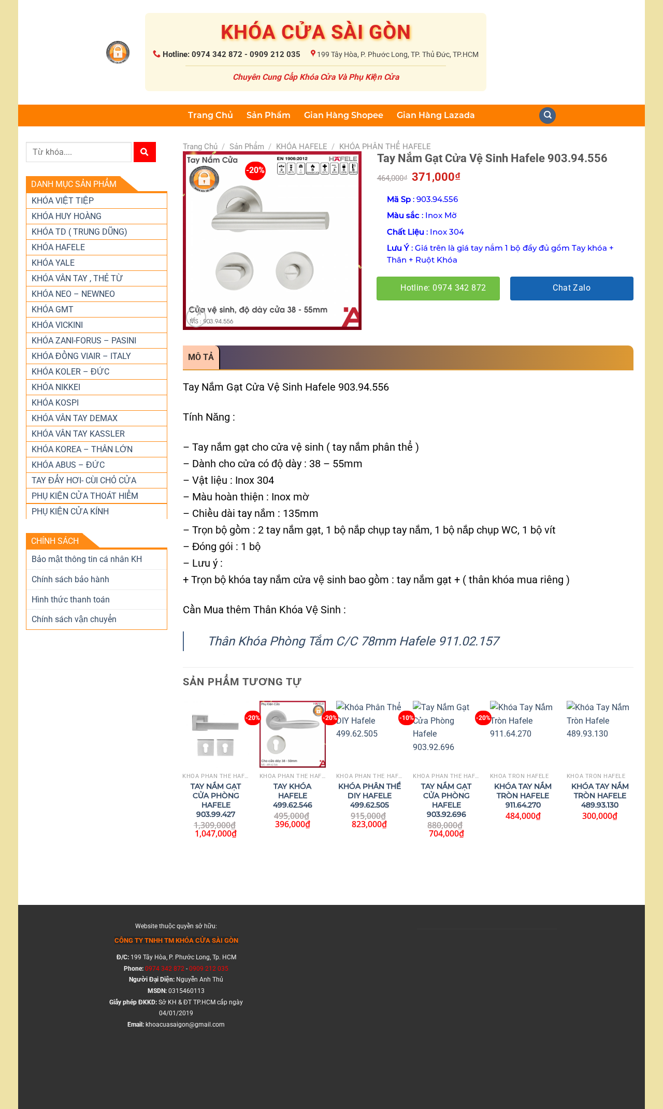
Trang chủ (200, 146)
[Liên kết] (547, 115)
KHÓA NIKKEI (56, 387)
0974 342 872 (164, 968)
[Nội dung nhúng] (487, 1002)
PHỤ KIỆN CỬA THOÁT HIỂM (85, 496)
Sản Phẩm (269, 115)
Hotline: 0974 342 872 (443, 288)
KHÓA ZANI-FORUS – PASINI (84, 340)
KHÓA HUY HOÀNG (67, 216)
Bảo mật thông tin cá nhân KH (87, 559)
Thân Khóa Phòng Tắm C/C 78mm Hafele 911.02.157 (352, 641)
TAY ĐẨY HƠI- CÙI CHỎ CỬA (84, 480)
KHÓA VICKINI (57, 325)
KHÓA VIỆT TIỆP (63, 201)
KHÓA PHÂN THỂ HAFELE (385, 146)
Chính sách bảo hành (70, 579)
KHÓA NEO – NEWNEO (73, 294)
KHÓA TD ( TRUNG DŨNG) (79, 232)
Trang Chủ (210, 115)
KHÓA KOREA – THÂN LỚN (82, 449)
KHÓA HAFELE (58, 247)
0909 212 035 (208, 968)
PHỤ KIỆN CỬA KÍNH (70, 511)
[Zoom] (196, 317)
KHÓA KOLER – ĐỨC (70, 372)
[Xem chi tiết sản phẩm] (210, 754)
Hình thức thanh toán (71, 599)
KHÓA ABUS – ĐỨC (68, 465)
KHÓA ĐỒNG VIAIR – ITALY (81, 356)
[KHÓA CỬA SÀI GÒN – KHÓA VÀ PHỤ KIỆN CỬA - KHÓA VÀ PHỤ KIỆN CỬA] (117, 52)
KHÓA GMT (53, 309)
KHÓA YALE (53, 263)
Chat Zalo (571, 288)
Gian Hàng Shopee (343, 115)
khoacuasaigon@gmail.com (185, 1024)
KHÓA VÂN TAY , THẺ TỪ (77, 278)
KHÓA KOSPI (55, 403)
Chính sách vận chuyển (74, 619)
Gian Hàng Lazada (436, 115)
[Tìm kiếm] (144, 152)
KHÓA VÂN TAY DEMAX (75, 418)
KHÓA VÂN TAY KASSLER (78, 434)
